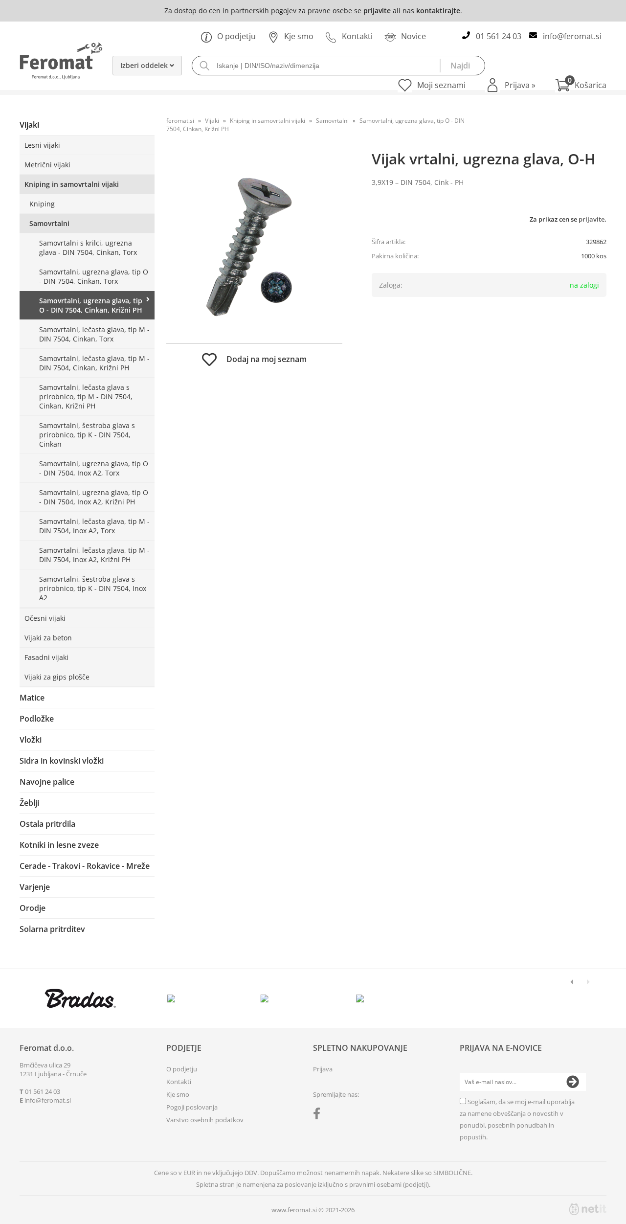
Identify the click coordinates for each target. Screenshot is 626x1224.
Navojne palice (47, 781)
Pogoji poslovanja (192, 1107)
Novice (413, 36)
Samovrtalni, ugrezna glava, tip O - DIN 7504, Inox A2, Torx (93, 468)
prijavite (377, 10)
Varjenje (35, 887)
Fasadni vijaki (46, 657)
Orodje (32, 908)
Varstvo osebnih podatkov (205, 1119)
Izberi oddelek (145, 65)
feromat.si (180, 120)
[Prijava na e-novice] (572, 1082)
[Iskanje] (462, 65)
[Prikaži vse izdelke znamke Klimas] (360, 998)
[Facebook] (319, 1115)
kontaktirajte (438, 10)
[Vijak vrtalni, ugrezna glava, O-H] (254, 246)
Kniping (42, 203)
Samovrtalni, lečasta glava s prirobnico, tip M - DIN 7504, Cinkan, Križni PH (86, 396)
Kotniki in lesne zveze (59, 844)
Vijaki (29, 124)
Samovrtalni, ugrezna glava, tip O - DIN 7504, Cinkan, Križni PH (90, 305)
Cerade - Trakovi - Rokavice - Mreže (85, 866)
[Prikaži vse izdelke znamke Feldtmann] (173, 998)
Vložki (31, 739)
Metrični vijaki (47, 164)
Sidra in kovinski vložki (62, 760)
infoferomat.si (572, 36)
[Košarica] (580, 85)
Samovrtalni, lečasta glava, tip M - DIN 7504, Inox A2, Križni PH (94, 554)
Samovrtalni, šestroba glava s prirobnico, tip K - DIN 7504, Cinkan (87, 435)
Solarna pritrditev (52, 929)
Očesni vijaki (45, 618)
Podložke (37, 718)
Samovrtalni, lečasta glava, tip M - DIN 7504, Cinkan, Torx (94, 334)
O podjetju (236, 36)
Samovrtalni (49, 223)
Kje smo (298, 36)
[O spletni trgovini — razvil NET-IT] (587, 1209)
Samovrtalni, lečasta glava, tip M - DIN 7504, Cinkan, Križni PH (94, 363)
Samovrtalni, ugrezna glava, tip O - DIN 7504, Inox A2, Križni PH (93, 497)
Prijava (520, 85)
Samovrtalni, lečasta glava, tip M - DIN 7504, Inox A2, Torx (94, 526)
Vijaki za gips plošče (56, 676)
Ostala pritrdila (47, 823)
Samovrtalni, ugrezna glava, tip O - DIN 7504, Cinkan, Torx (93, 276)
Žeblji (29, 802)
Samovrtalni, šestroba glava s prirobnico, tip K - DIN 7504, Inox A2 (92, 588)
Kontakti (357, 36)
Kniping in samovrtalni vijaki (71, 184)
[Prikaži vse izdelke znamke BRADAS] (80, 998)
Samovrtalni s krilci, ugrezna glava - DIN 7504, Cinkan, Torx (88, 247)
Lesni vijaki (42, 145)
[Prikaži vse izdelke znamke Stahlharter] (266, 998)
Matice (32, 697)
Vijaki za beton (48, 637)
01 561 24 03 (498, 36)
